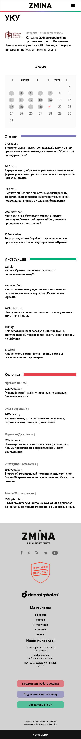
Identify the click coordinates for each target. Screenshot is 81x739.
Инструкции (15, 259)
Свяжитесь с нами (40, 704)
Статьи (11, 136)
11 (21, 100)
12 (30, 100)
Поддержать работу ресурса (40, 683)
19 (30, 107)
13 (40, 100)
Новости (40, 614)
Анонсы (41, 634)
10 (11, 100)
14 (50, 100)
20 (40, 107)
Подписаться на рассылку (40, 694)
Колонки (12, 374)
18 (21, 107)
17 (11, 107)
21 (50, 107)
